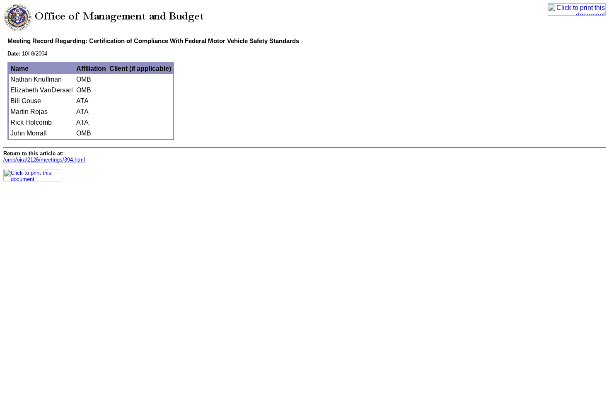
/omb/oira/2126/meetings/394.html (44, 160)
